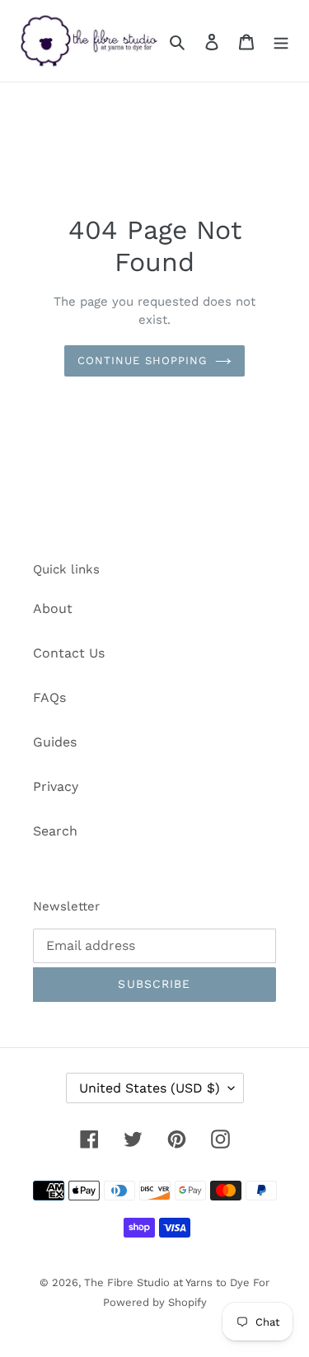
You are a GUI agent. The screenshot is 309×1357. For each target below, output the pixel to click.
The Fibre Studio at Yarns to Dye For (176, 1282)
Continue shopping (142, 360)
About (53, 608)
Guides (55, 742)
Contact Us (69, 653)
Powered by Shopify (155, 1302)
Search (55, 831)
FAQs (49, 697)
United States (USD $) (149, 1088)
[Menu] (281, 41)
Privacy (55, 786)
